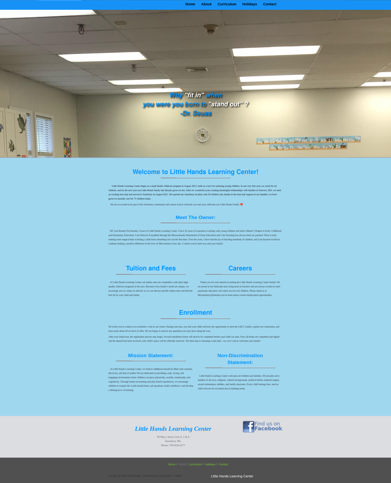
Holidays (249, 4)
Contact (269, 4)
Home (190, 4)
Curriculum (227, 4)
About (206, 4)
